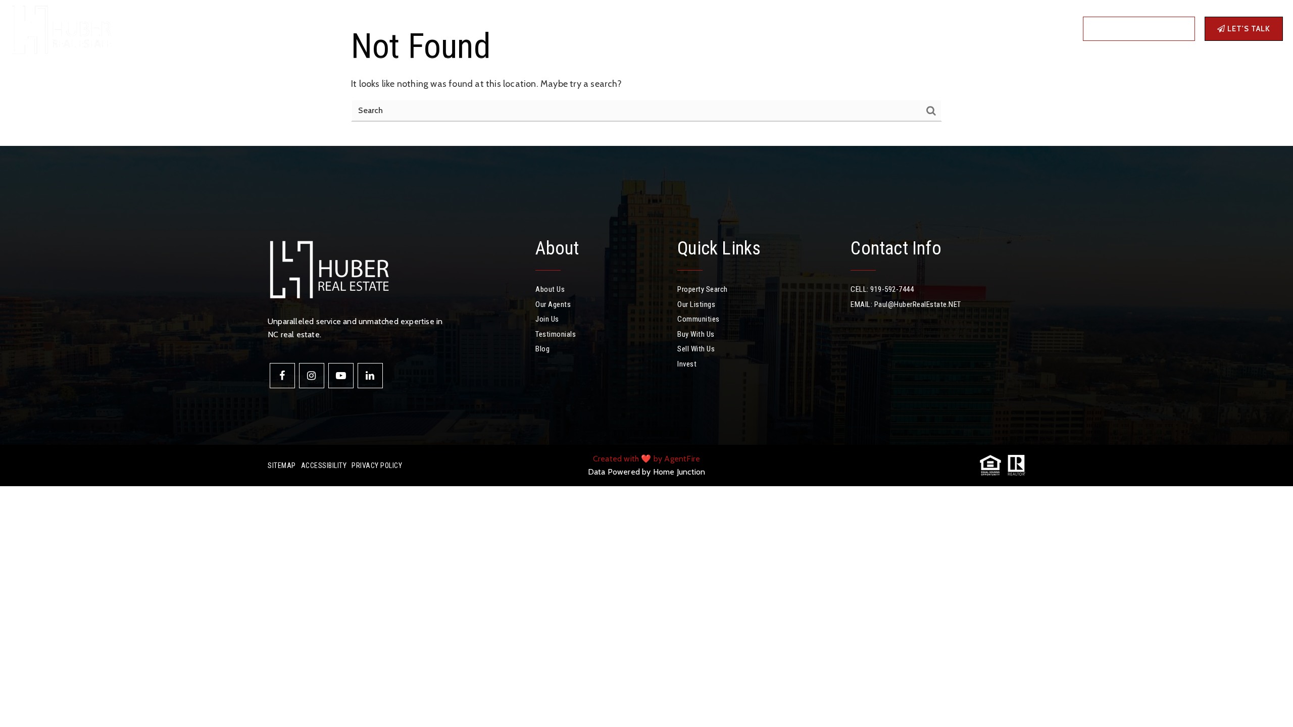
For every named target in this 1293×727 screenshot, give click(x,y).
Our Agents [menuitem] (553, 304)
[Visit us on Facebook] (282, 375)
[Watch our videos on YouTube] (341, 375)
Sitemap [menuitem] (282, 465)
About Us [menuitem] (550, 289)
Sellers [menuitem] (307, 28)
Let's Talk (1247, 28)
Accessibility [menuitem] (324, 465)
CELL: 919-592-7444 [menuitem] (882, 289)
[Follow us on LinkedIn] (370, 375)
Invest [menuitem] (387, 28)
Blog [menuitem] (417, 28)
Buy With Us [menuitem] (696, 334)
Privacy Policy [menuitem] (377, 465)
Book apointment (1142, 28)
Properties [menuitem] (158, 28)
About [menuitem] (348, 28)
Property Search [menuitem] (702, 289)
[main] (646, 73)
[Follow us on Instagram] (311, 375)
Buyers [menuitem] (264, 28)
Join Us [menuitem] (547, 319)
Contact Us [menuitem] (455, 28)
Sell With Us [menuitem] (696, 348)
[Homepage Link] (60, 27)
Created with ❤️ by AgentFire (646, 458)
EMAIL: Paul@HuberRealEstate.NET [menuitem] (906, 304)
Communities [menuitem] (217, 28)
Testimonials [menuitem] (555, 334)
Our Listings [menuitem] (696, 304)
